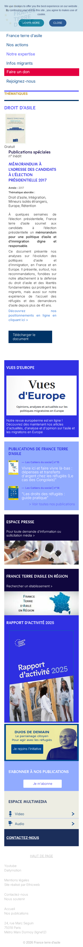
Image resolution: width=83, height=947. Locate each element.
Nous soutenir (14, 899)
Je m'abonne (42, 784)
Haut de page (41, 856)
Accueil (9, 909)
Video (19, 814)
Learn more (31, 22)
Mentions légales (16, 880)
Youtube (10, 866)
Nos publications (16, 913)
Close (57, 22)
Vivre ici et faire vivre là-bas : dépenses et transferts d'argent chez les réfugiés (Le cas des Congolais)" (47, 474)
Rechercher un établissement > (29, 586)
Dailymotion (12, 870)
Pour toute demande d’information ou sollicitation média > (33, 533)
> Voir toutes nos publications (52, 504)
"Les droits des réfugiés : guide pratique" (43, 496)
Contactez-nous (16, 894)
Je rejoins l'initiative (27, 749)
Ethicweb (33, 885)
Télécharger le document (24, 337)
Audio (19, 824)
